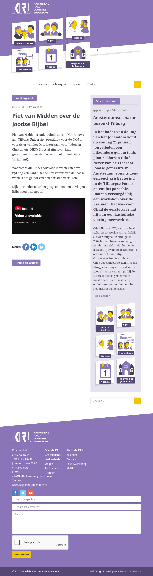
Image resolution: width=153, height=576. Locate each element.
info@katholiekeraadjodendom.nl (32, 476)
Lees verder (101, 296)
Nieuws (42, 84)
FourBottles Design (115, 571)
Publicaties (51, 468)
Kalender (71, 455)
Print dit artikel (27, 263)
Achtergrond (59, 84)
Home (32, 84)
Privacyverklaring (76, 464)
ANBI (69, 468)
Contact (71, 459)
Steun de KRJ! (74, 450)
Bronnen (50, 473)
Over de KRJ (52, 450)
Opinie (76, 84)
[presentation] (40, 542)
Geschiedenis (53, 455)
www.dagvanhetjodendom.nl (29, 484)
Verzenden (22, 554)
